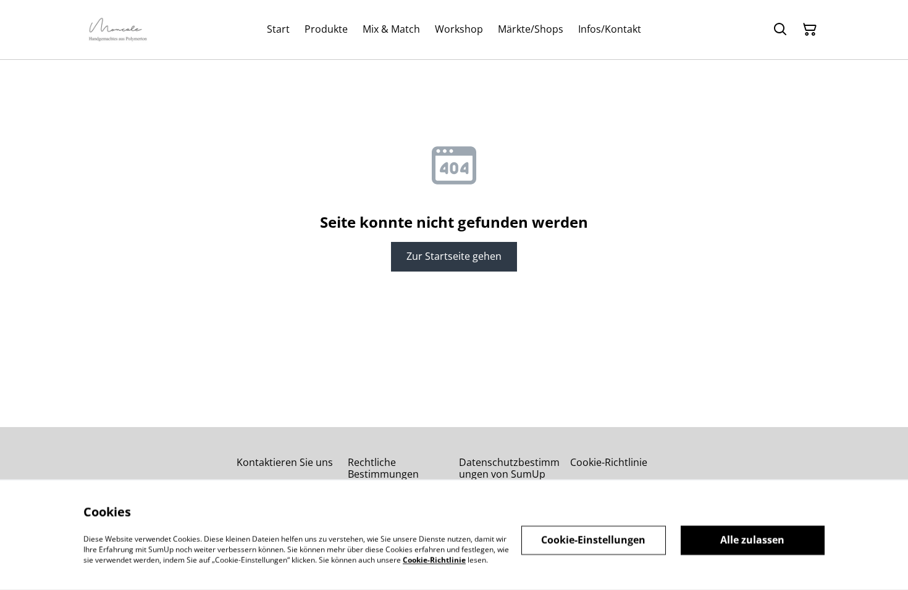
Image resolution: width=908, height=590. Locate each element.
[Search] (780, 29)
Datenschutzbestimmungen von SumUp (509, 468)
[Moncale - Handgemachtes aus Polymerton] (118, 29)
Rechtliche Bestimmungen (383, 468)
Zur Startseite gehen (454, 256)
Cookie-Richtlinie (608, 462)
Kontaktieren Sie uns (285, 462)
